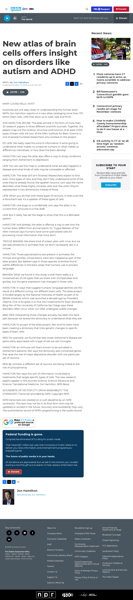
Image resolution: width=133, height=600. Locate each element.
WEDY (27, 554)
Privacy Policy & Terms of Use (86, 579)
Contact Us (52, 572)
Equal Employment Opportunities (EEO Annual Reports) (87, 564)
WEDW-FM (9, 556)
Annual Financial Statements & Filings (111, 529)
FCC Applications (110, 546)
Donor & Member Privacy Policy (86, 572)
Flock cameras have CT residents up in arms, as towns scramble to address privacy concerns (113, 78)
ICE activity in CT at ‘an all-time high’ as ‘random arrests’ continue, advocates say (113, 145)
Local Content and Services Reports (114, 571)
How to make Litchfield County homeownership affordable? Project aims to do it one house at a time (112, 126)
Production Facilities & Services (112, 564)
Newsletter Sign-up (83, 528)
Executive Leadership (57, 539)
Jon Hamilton (21, 82)
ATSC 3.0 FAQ (26, 559)
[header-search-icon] (87, 9)
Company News (54, 534)
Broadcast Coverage (111, 535)
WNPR (17, 556)
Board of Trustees (55, 550)
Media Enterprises (55, 561)
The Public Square (110, 577)
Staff (49, 545)
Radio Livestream (83, 539)
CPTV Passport (81, 557)
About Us (51, 528)
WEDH (7, 554)
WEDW (21, 554)
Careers (50, 566)
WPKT (23, 556)
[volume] (15, 18)
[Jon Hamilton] (8, 497)
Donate (122, 9)
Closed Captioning (110, 540)
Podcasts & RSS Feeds (85, 534)
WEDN (14, 554)
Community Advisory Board (59, 555)
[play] (7, 18)
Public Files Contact (12, 559)
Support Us (52, 577)
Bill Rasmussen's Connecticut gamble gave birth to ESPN (113, 94)
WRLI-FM (31, 556)
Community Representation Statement (87, 545)
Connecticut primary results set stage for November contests (109, 109)
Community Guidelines (85, 551)
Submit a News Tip (55, 583)
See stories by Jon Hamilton (31, 495)
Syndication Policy (110, 551)
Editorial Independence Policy (113, 557)
